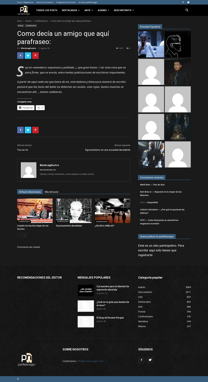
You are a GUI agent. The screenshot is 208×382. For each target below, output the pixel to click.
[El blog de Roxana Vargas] (86, 321)
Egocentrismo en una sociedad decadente (107, 149)
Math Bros (145, 184)
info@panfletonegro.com (90, 361)
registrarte (145, 255)
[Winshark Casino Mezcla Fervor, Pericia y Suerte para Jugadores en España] (178, 99)
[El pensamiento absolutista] (73, 211)
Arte (87, 10)
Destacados (69, 10)
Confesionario (41, 21)
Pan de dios (159, 184)
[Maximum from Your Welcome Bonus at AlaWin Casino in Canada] (151, 72)
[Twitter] (188, 2)
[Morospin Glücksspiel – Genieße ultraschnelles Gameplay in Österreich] (151, 99)
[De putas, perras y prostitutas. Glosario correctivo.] (178, 44)
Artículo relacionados (30, 192)
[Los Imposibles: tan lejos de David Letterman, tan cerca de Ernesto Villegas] (151, 154)
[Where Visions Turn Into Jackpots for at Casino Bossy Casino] (178, 154)
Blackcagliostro (28, 48)
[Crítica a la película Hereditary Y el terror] (178, 127)
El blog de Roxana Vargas (110, 317)
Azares (102, 10)
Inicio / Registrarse (25, 2)
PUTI (142, 220)
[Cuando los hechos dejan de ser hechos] (35, 211)
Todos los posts (46, 10)
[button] (187, 10)
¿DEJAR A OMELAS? (104, 225)
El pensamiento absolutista (69, 225)
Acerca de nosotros (44, 2)
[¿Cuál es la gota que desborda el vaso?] (86, 306)
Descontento (122, 10)
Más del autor (52, 192)
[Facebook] (183, 2)
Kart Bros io (145, 191)
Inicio (19, 21)
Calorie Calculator (149, 209)
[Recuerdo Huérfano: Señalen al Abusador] (178, 72)
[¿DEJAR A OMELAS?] (112, 211)
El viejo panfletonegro (88, 2)
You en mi (22, 149)
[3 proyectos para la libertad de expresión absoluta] (86, 290)
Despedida (152, 202)
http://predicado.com (48, 170)
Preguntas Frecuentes (66, 2)
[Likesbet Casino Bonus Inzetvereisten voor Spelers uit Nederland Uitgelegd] (151, 127)
